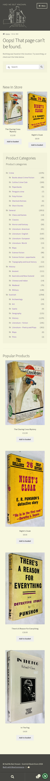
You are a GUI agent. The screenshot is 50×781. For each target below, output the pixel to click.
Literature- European (21, 238)
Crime (11, 173)
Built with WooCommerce (13, 767)
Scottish (12, 294)
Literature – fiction (20, 323)
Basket (32, 775)
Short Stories (17, 205)
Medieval (15, 285)
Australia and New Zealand (23, 276)
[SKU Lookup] (28, 767)
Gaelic (14, 309)
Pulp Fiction (17, 196)
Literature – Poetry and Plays (24, 327)
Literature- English (20, 234)
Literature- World (19, 243)
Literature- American (21, 229)
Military (15, 290)
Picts (14, 337)
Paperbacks (17, 187)
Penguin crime (18, 191)
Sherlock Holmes (19, 201)
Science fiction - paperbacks (23, 257)
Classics (15, 219)
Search (12, 777)
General (12, 210)
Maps (14, 248)
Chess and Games (19, 215)
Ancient (15, 271)
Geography (16, 313)
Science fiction (18, 252)
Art (13, 304)
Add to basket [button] (13, 141)
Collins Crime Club (19, 182)
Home (8, 34)
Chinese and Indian (20, 280)
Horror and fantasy (20, 224)
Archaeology (17, 299)
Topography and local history (24, 262)
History (12, 266)
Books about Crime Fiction (23, 177)
